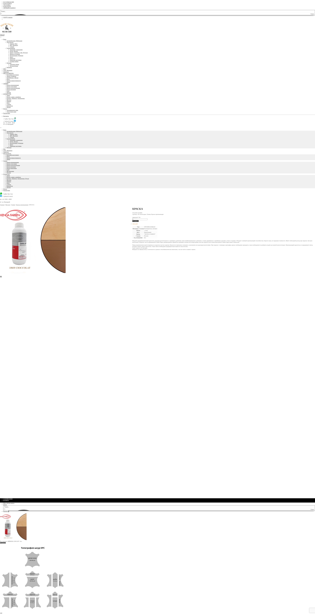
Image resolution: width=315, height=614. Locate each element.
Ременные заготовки (15, 60)
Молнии (9, 100)
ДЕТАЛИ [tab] (135, 224)
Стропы (9, 104)
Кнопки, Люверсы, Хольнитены (16, 98)
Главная (2, 205)
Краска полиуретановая (13, 88)
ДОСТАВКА (7, 5)
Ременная (12, 58)
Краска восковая (11, 89)
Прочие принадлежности (14, 80)
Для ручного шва (11, 111)
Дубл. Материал (7, 70)
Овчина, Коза (13, 43)
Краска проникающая (13, 85)
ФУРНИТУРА (7, 94)
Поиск (5, 504)
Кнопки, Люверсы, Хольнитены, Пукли (18, 178)
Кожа (4, 39)
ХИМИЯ (5, 83)
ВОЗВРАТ (6, 500)
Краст (11, 57)
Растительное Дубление (16, 55)
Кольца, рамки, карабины (14, 97)
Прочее (9, 107)
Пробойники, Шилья (12, 77)
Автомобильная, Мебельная (14, 41)
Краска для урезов (12, 86)
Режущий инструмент (13, 75)
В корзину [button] (138, 303)
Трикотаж (6, 72)
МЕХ (4, 69)
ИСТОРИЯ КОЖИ (8, 2)
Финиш (9, 92)
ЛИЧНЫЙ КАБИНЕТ (9, 8)
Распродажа (6, 113)
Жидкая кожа (10, 171)
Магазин (7, 205)
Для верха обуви (14, 64)
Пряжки (9, 101)
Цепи (8, 103)
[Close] (0, 127)
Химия (5, 161)
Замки (8, 95)
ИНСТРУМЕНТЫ (8, 73)
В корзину (135, 221)
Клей (8, 91)
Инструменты (7, 153)
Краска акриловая (12, 168)
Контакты (6, 116)
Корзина (6, 511)
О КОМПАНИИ (8, 499)
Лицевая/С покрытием (16, 49)
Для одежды (10, 42)
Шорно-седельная (15, 54)
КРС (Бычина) (14, 45)
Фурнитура (6, 174)
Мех (4, 149)
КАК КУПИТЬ (7, 3)
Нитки (5, 108)
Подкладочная (14, 66)
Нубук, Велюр (14, 51)
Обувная (9, 63)
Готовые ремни (14, 61)
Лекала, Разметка (11, 76)
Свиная (12, 46)
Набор (8, 82)
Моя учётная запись (8, 503)
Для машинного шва (12, 110)
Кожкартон (10, 106)
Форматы (9, 67)
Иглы (8, 79)
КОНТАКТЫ (7, 6)
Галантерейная (11, 48)
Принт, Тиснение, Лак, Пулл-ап (19, 52)
